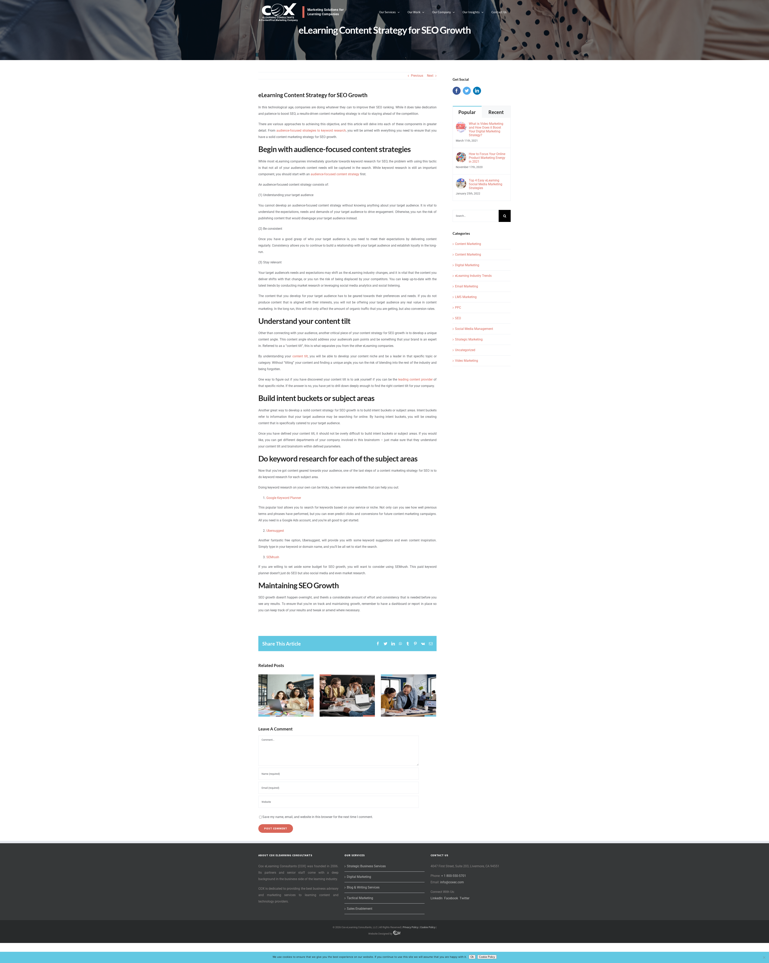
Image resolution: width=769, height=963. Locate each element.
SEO (458, 318)
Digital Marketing (467, 265)
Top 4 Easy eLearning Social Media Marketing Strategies (485, 184)
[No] (764, 957)
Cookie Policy (427, 927)
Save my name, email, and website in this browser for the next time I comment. (317, 817)
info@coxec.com (452, 882)
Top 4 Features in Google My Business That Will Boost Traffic (347, 681)
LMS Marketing (466, 297)
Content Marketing (468, 244)
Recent (496, 112)
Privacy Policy (410, 927)
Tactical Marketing (360, 898)
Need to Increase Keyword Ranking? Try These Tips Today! (408, 681)
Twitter (464, 898)
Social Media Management (474, 329)
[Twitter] (467, 91)
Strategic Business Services (366, 866)
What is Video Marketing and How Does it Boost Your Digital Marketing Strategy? (486, 129)
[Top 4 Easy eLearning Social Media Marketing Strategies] (461, 181)
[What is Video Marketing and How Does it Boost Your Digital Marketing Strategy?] (461, 125)
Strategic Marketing (469, 339)
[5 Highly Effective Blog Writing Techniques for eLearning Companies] (286, 695)
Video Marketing (466, 361)
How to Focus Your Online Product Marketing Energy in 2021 (487, 157)
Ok (472, 956)
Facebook (451, 898)
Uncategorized (465, 350)
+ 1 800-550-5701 (453, 876)
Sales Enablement (359, 909)
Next (430, 76)
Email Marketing (466, 286)
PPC (458, 307)
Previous (417, 76)
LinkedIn (437, 898)
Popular (467, 112)
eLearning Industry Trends (473, 276)
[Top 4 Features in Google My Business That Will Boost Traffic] (347, 695)
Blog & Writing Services (363, 887)
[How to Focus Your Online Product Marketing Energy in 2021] (461, 155)
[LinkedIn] (477, 91)
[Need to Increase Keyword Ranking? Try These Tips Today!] (408, 695)
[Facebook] (457, 91)
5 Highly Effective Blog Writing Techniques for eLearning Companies (286, 677)
